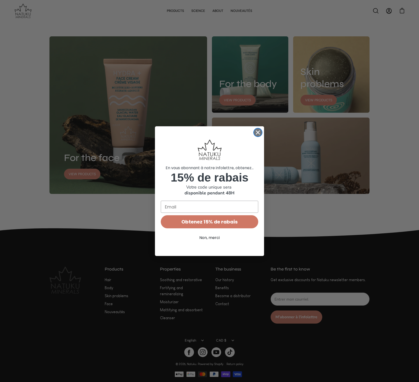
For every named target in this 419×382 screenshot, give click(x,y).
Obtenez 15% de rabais (209, 221)
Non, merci (209, 237)
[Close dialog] (258, 132)
